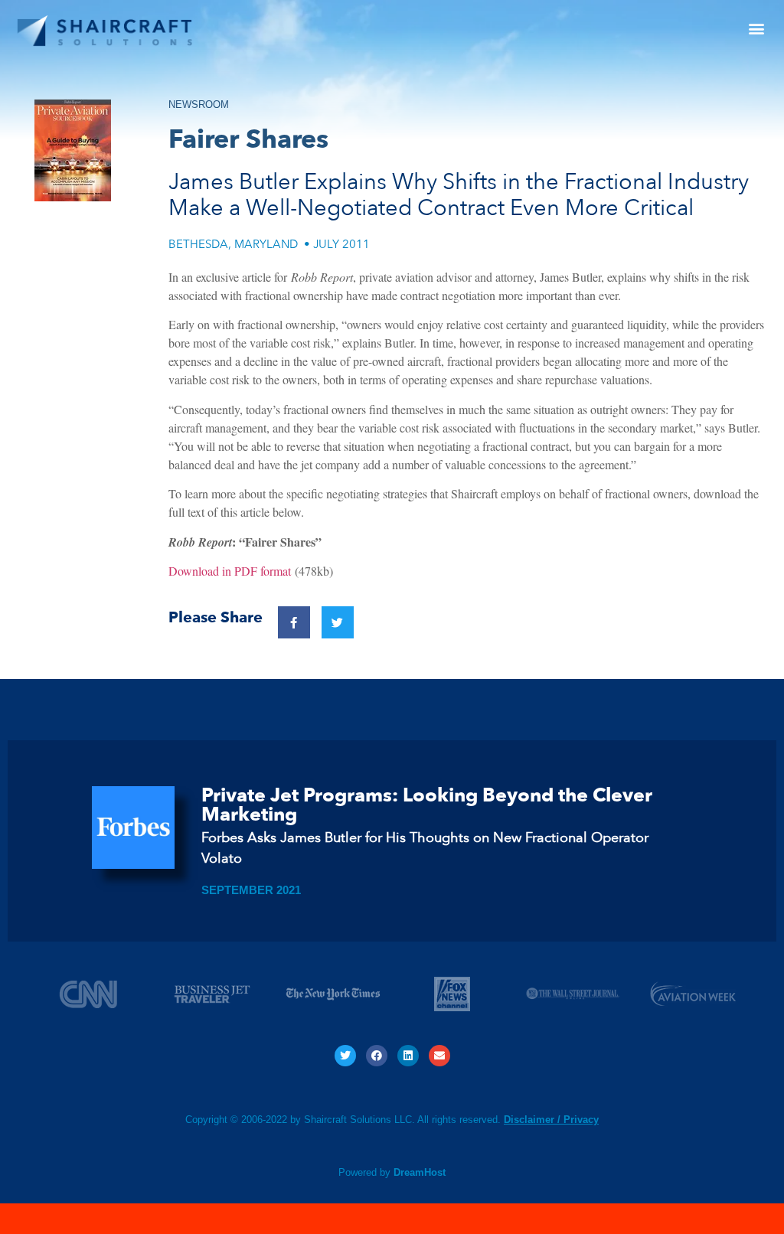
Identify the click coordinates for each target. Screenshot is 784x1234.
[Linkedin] (408, 1055)
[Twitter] (345, 1055)
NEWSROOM (198, 104)
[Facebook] (376, 1055)
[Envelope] (439, 1055)
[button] (756, 28)
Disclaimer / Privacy (551, 1119)
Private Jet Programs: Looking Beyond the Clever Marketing (426, 805)
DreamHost (420, 1172)
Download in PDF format (229, 571)
